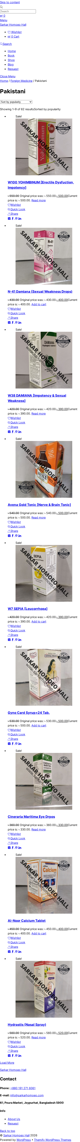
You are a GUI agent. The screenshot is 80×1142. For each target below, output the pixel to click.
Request (13, 69)
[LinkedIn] (19, 218)
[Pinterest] (16, 218)
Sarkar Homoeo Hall (16, 1135)
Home (12, 51)
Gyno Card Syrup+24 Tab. (29, 713)
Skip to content (10, 2)
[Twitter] (9, 218)
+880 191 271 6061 (23, 1088)
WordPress (24, 1139)
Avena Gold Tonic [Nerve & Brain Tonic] (39, 505)
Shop (11, 60)
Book (11, 55)
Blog (11, 64)
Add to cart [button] (38, 304)
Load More (7, 1062)
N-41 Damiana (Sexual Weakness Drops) (40, 291)
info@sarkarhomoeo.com (27, 1095)
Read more (38, 200)
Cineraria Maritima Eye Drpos (31, 817)
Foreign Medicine (21, 80)
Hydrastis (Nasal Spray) (27, 1025)
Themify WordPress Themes (52, 1139)
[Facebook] (13, 218)
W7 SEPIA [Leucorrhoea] (28, 609)
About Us (14, 1119)
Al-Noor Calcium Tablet (27, 921)
